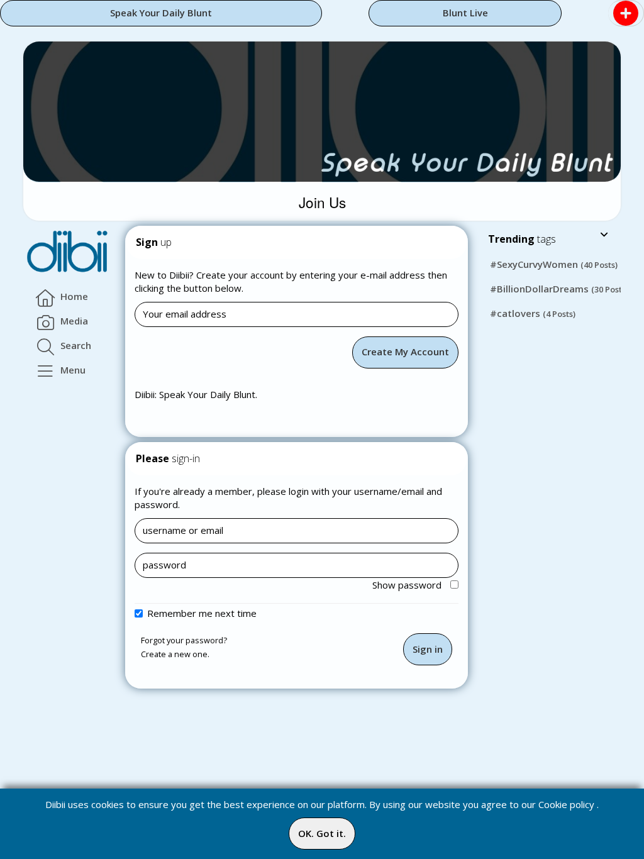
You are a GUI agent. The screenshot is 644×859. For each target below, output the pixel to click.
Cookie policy (566, 804)
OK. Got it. (322, 833)
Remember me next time (202, 613)
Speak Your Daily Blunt (161, 13)
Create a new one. (175, 654)
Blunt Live (465, 13)
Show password (408, 585)
